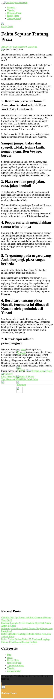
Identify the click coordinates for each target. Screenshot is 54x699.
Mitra (9, 657)
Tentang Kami (14, 18)
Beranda (11, 7)
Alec (35, 47)
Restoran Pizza (14, 13)
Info (9, 654)
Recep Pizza (13, 15)
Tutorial (11, 10)
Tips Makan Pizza (15, 665)
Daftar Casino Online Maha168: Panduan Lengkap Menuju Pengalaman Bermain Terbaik (25, 640)
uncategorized (13, 671)
